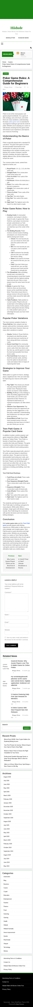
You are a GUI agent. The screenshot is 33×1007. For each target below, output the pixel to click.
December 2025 (8, 806)
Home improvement (9, 932)
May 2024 (6, 866)
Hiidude (16, 28)
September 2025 (8, 817)
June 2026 (7, 784)
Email (7, 622)
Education (6, 895)
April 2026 (6, 791)
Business (6, 884)
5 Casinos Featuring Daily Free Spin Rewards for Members (20, 696)
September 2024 (8, 851)
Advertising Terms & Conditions (13, 958)
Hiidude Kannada (8, 928)
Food (5, 910)
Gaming (6, 917)
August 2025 (7, 821)
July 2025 (6, 825)
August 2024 (7, 855)
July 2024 (6, 858)
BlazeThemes (20, 1004)
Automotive (7, 876)
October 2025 (7, 814)
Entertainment (8, 899)
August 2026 (7, 777)
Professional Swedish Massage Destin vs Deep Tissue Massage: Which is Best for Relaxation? (16, 758)
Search (5, 724)
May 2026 (6, 788)
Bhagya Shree (8, 87)
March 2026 (7, 795)
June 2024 (7, 862)
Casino (5, 73)
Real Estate (7, 940)
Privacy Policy (8, 969)
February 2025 (8, 843)
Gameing (6, 914)
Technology (7, 947)
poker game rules (14, 122)
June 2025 (7, 829)
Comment (8, 592)
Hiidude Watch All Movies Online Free (14, 966)
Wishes (6, 951)
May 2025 (6, 832)
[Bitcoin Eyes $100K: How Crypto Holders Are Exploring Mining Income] (18, 53)
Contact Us (7, 962)
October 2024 (7, 847)
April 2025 (6, 836)
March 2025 (7, 840)
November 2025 (8, 810)
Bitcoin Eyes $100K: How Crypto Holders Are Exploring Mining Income (24, 54)
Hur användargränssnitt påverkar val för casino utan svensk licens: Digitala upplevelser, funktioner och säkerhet (20, 681)
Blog (5, 880)
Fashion (6, 902)
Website (7, 630)
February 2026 (8, 799)
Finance (6, 906)
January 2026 (7, 803)
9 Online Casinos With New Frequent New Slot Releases (19, 710)
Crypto (5, 891)
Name (7, 614)
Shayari (6, 943)
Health (5, 921)
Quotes (6, 936)
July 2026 (6, 780)
